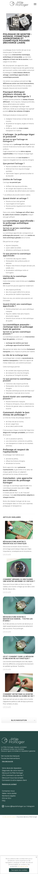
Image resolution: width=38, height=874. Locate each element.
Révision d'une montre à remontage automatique (15, 542)
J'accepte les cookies (19, 870)
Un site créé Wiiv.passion (9, 817)
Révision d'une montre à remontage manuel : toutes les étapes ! (18, 619)
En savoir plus (23, 866)
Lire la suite (7, 554)
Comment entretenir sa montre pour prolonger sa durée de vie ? (18, 695)
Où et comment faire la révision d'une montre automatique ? (18, 657)
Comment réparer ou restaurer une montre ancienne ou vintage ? (19, 580)
